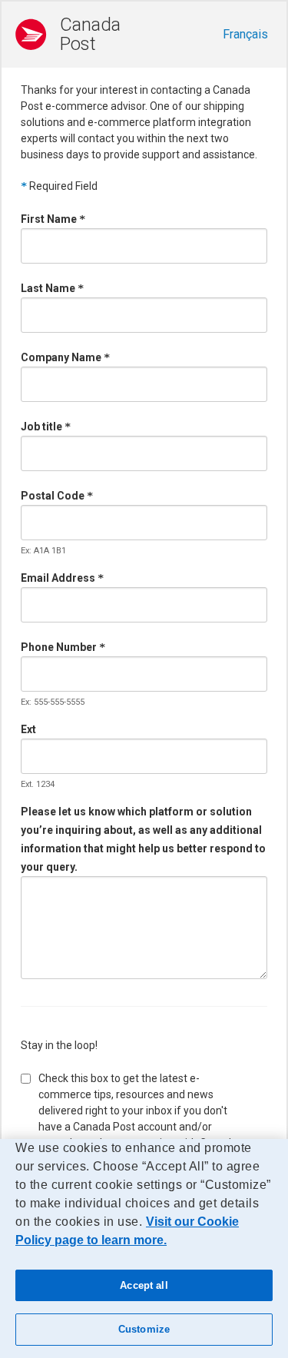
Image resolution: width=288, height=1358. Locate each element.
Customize (144, 1329)
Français (245, 34)
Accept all (143, 1285)
